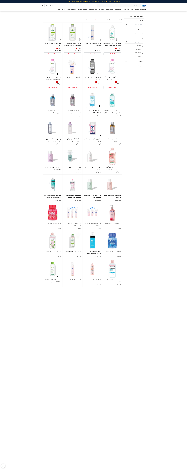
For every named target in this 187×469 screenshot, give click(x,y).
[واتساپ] (3, 466)
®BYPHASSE (138, 53)
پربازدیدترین (108, 20)
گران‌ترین (85, 20)
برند (142, 38)
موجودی (141, 61)
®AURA (139, 46)
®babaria (138, 49)
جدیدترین (96, 20)
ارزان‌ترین (90, 20)
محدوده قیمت (139, 66)
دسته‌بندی (140, 29)
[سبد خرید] (42, 6)
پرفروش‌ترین (101, 20)
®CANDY (139, 56)
